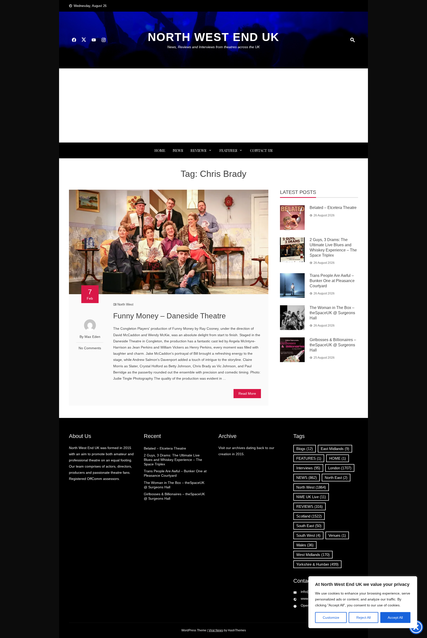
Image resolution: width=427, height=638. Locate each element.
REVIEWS (198, 150)
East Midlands (335, 449)
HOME (337, 458)
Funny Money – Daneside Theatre (169, 316)
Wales (305, 545)
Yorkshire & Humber (317, 564)
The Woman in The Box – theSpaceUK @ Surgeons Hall (332, 313)
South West (308, 535)
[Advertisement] (213, 105)
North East (336, 477)
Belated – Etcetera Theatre (333, 208)
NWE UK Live (311, 497)
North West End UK (213, 37)
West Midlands (313, 555)
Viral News (216, 630)
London (339, 468)
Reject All (363, 617)
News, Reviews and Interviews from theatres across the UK (213, 47)
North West (125, 304)
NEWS (178, 150)
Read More (247, 393)
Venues (337, 535)
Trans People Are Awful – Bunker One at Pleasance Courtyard (332, 280)
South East (308, 526)
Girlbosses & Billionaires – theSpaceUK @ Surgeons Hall (333, 345)
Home (159, 150)
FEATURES (228, 150)
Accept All (395, 617)
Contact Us (261, 150)
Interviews (308, 468)
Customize (331, 617)
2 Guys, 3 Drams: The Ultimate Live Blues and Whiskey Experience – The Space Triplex (173, 459)
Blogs (304, 449)
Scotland (309, 516)
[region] (362, 602)
